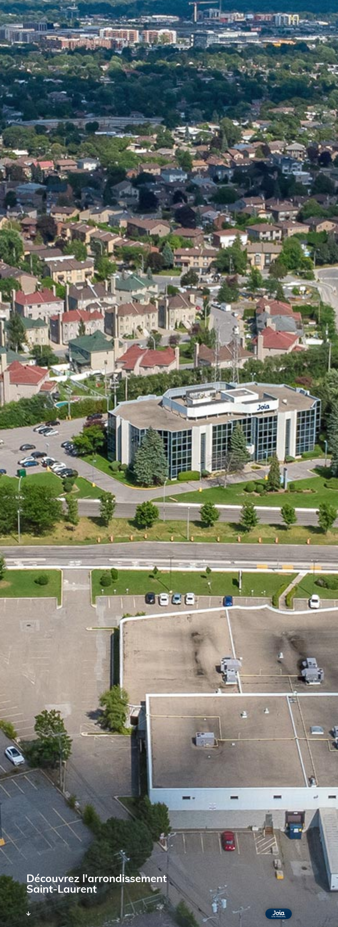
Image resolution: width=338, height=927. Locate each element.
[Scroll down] (28, 914)
